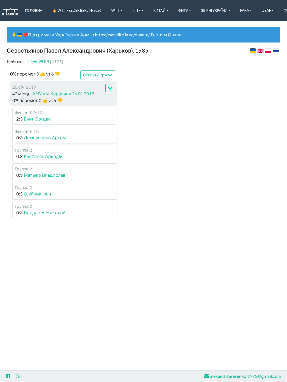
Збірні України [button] (214, 10)
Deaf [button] (266, 10)
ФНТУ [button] (183, 10)
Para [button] (244, 10)
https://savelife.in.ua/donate (121, 34)
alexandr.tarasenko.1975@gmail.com (245, 376)
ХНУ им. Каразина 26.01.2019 (63, 93)
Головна (33, 10)
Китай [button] (159, 10)
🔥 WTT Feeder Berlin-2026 (76, 10)
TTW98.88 (45, 61)
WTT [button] (115, 10)
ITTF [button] (137, 10)
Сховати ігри (95, 74)
